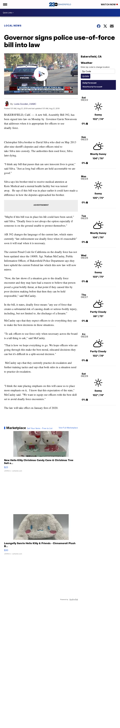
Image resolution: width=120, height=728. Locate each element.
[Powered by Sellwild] (73, 600)
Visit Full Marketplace (68, 428)
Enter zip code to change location (95, 67)
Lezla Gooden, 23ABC (25, 104)
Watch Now (108, 4)
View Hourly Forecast (92, 87)
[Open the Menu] (5, 4)
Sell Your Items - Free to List (39, 428)
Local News (13, 25)
